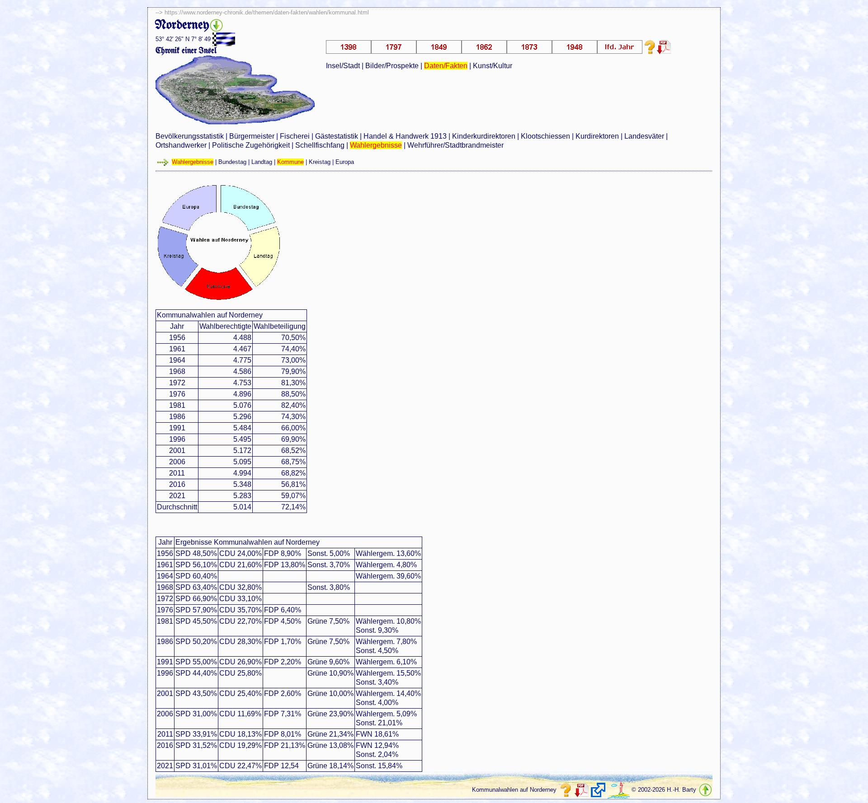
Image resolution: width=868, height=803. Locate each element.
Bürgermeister (251, 136)
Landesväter (644, 136)
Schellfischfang (319, 145)
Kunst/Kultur (492, 66)
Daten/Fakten (445, 66)
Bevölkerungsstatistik (190, 136)
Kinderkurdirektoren (483, 136)
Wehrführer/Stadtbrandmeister (455, 145)
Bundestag (232, 162)
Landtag (261, 162)
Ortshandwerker (181, 145)
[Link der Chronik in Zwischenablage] (598, 790)
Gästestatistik (336, 136)
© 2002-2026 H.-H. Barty (664, 789)
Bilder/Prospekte (392, 66)
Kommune (290, 162)
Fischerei (295, 136)
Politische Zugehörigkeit (251, 145)
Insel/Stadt (343, 66)
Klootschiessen (545, 136)
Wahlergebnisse (376, 145)
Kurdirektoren (597, 136)
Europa (344, 162)
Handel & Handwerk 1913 (405, 136)
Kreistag (319, 162)
